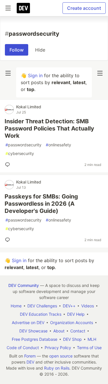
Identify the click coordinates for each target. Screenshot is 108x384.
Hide (40, 50)
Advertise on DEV (28, 322)
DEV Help (76, 314)
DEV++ (69, 305)
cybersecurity (19, 153)
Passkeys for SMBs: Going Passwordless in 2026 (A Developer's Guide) (41, 203)
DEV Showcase (33, 330)
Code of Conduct (23, 347)
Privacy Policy (58, 347)
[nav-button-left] (8, 73)
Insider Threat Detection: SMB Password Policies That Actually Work (49, 128)
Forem (30, 355)
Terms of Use (89, 347)
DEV (30, 362)
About (59, 330)
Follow (17, 50)
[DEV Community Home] (23, 8)
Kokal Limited (28, 106)
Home (16, 305)
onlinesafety (58, 144)
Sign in (35, 75)
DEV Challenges (42, 305)
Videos (87, 305)
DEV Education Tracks (40, 314)
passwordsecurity (23, 144)
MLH (92, 339)
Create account (84, 8)
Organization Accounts (71, 322)
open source (61, 355)
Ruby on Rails (56, 368)
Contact (77, 330)
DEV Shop (72, 339)
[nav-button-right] (100, 73)
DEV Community (23, 285)
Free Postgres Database (34, 339)
